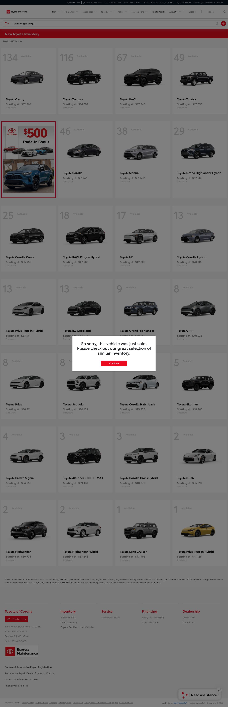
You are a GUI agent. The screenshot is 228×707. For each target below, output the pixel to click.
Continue (114, 363)
